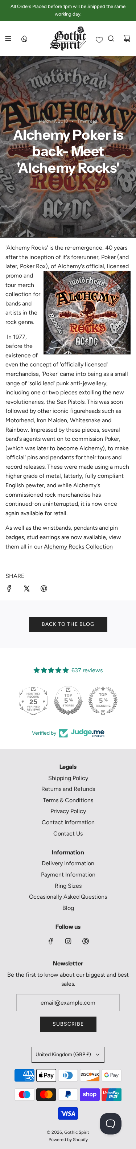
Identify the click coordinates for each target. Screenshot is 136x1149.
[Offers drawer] (24, 38)
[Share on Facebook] (9, 589)
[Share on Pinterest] (44, 589)
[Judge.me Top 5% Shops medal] (68, 700)
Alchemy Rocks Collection (78, 546)
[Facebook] (51, 941)
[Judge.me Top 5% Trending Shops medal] (103, 700)
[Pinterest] (86, 941)
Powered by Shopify (68, 1139)
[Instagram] (68, 941)
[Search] (111, 38)
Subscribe (68, 1024)
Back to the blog (68, 624)
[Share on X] (26, 589)
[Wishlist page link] (99, 40)
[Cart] (127, 38)
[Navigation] (8, 38)
